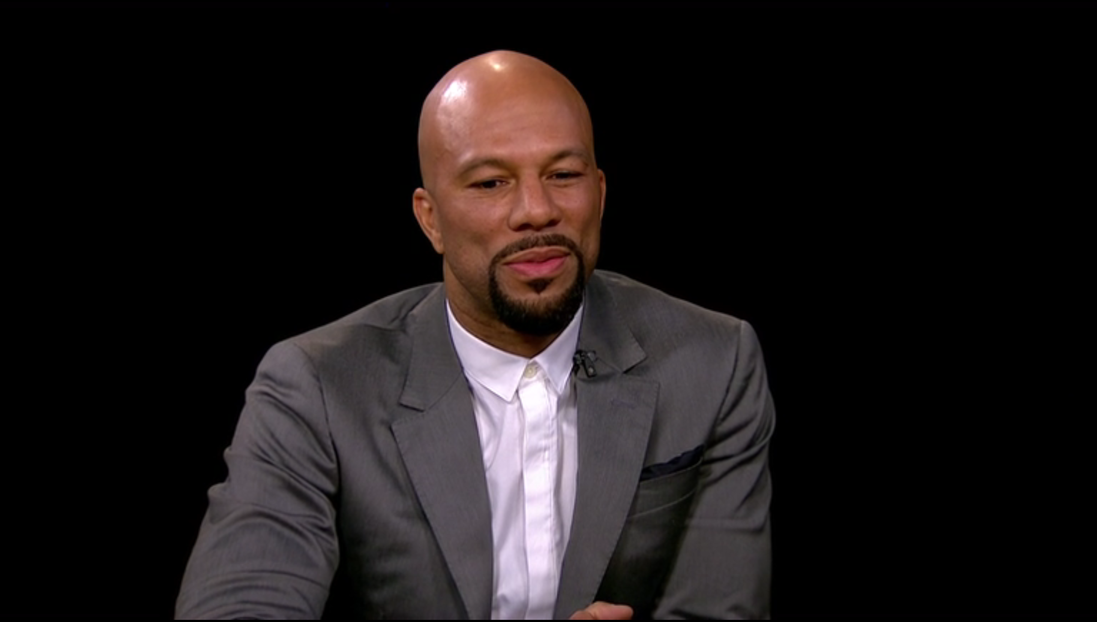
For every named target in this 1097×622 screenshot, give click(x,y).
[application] (548, 311)
